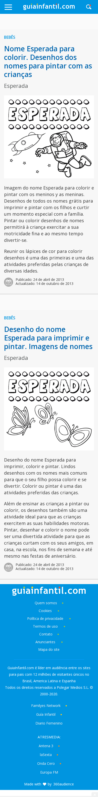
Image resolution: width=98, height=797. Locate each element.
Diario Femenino (49, 723)
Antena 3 (46, 745)
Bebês (9, 37)
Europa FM (49, 772)
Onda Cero (46, 763)
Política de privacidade (45, 618)
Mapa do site (49, 649)
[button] (13, 9)
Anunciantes (45, 641)
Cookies (46, 610)
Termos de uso (45, 626)
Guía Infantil (46, 714)
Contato (46, 634)
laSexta (46, 754)
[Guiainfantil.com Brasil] (49, 9)
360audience (63, 784)
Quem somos (46, 602)
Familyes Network (46, 705)
